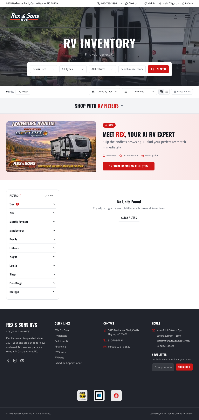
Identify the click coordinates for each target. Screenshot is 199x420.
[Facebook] (8, 361)
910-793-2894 (109, 3)
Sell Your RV (61, 341)
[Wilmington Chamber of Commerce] (99, 395)
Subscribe (184, 367)
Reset (25, 91)
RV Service (60, 352)
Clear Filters (129, 217)
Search (161, 69)
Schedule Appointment (68, 363)
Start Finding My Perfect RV (130, 166)
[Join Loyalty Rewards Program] (116, 395)
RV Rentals (61, 336)
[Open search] (175, 17)
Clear (50, 195)
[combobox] (43, 69)
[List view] (166, 91)
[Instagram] (15, 361)
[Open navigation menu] (187, 17)
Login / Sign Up (170, 3)
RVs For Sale (62, 330)
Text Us (133, 3)
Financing (60, 347)
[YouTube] (22, 361)
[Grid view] (161, 91)
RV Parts (59, 358)
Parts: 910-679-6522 (119, 347)
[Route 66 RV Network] (82, 395)
